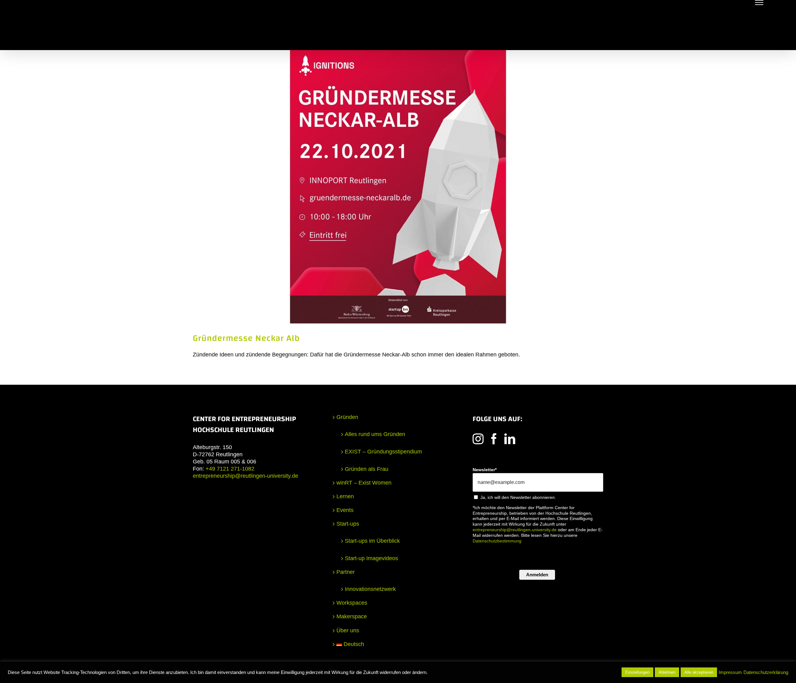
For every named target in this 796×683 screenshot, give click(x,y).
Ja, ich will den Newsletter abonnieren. (518, 497)
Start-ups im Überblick (372, 541)
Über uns (347, 630)
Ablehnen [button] (667, 672)
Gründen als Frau (366, 469)
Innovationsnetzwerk (370, 589)
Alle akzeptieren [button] (698, 672)
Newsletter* (485, 469)
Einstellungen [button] (637, 672)
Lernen (345, 496)
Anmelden (537, 574)
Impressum (730, 672)
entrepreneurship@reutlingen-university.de (245, 476)
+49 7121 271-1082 (230, 469)
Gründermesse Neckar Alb (246, 338)
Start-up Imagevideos (371, 558)
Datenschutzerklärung (765, 672)
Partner (345, 572)
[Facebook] (493, 438)
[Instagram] (478, 438)
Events (345, 510)
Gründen (347, 417)
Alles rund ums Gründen (375, 434)
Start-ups (347, 524)
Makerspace (351, 616)
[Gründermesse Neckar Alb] (398, 187)
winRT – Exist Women (363, 483)
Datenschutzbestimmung (497, 540)
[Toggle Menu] (759, 2)
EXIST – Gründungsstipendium (383, 451)
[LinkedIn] (509, 438)
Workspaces (351, 603)
